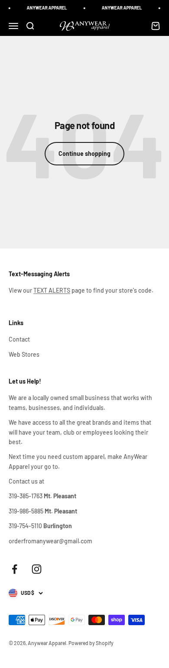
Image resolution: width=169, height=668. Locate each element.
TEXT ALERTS (51, 290)
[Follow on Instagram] (36, 569)
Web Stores (24, 354)
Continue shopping (84, 153)
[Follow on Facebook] (14, 569)
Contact (19, 339)
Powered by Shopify (91, 643)
